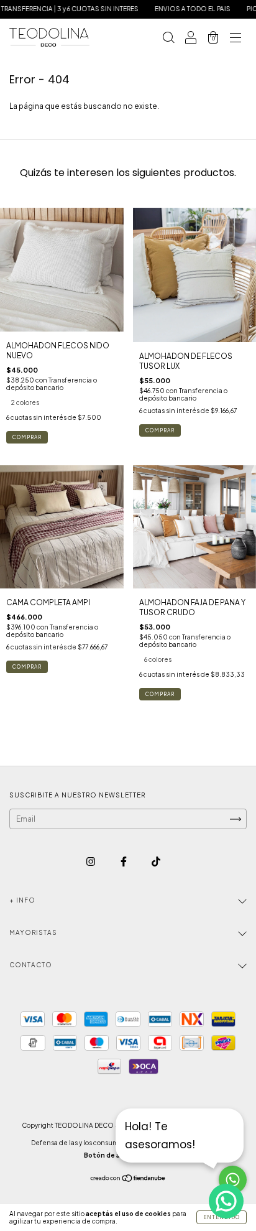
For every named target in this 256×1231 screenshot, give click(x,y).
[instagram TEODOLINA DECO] (91, 861)
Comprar (27, 437)
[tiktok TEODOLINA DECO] (156, 861)
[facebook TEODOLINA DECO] (124, 861)
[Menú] (235, 39)
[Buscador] (168, 39)
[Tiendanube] (128, 1179)
